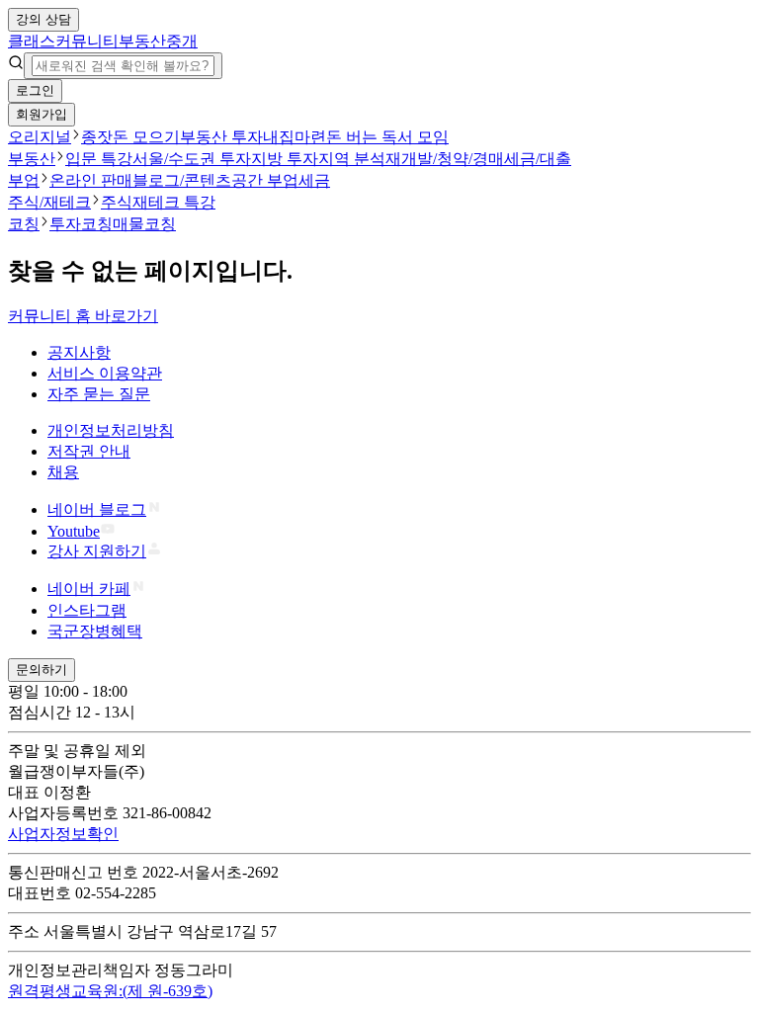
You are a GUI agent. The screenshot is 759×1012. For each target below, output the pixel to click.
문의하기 (41, 669)
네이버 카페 (88, 588)
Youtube (73, 531)
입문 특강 (98, 158)
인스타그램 (86, 610)
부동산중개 (158, 41)
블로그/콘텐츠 (181, 180)
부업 (24, 180)
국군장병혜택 (94, 631)
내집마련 (294, 136)
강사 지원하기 (96, 551)
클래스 (31, 41)
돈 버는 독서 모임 (387, 136)
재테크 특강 (173, 202)
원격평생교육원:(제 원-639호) (110, 990)
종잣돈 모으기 (130, 136)
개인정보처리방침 (110, 430)
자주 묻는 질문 (98, 393)
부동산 (31, 158)
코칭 (24, 223)
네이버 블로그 (96, 509)
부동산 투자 (221, 136)
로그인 (35, 90)
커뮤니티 (87, 41)
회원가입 (41, 114)
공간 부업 (264, 180)
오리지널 (39, 136)
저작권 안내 (88, 451)
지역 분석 (351, 158)
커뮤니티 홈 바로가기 (83, 315)
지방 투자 (284, 158)
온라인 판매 (90, 180)
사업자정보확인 (63, 833)
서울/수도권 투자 (191, 158)
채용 (63, 472)
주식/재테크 (49, 202)
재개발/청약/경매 (444, 158)
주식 (116, 202)
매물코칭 (144, 223)
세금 (314, 180)
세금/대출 (537, 158)
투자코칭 (81, 223)
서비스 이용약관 (104, 373)
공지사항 (79, 352)
